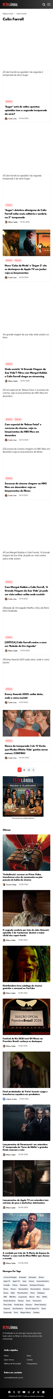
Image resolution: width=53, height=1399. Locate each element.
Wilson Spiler (13, 222)
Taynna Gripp (11, 885)
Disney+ (13, 1289)
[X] (14, 1392)
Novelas (21, 1301)
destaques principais (37, 1285)
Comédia (7, 1285)
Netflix (44, 1297)
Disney (6, 1289)
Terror (16, 1312)
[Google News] (43, 1392)
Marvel (31, 1297)
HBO (5, 1297)
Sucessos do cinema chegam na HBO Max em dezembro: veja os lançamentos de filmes (26, 487)
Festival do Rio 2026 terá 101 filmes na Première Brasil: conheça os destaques (23, 1040)
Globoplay (41, 1293)
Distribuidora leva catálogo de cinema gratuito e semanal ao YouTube (22, 987)
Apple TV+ (16, 1281)
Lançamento (22, 1297)
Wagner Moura (26, 1312)
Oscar (28, 1301)
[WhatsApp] (29, 1392)
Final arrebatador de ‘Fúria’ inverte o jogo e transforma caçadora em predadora (25, 1093)
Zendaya (36, 1312)
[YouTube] (24, 1392)
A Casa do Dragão (10, 1277)
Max (38, 1297)
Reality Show (18, 1305)
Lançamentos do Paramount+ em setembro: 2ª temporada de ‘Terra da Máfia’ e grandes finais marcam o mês (25, 1147)
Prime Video (8, 1305)
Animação (22, 1277)
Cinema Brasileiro (43, 1281)
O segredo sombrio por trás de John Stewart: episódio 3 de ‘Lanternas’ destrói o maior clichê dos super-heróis (26, 933)
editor (13, 1293)
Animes (41, 1277)
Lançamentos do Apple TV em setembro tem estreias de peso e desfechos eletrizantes (26, 1201)
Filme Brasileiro (22, 1293)
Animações (32, 1277)
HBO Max (12, 1297)
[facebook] (9, 1392)
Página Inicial (8, 14)
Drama (6, 1293)
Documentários (36, 1289)
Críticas (15, 1285)
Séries (44, 1308)
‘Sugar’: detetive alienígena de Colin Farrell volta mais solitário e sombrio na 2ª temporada (26, 214)
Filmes (32, 1293)
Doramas (46, 1289)
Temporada (7, 1312)
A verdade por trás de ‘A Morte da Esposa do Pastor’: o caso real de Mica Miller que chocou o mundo (26, 1256)
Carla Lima (12, 119)
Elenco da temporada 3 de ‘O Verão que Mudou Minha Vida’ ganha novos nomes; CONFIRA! (26, 750)
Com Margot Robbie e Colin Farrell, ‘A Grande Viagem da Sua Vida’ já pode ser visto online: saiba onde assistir (26, 591)
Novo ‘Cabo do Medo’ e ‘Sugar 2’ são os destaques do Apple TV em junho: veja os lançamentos (26, 269)
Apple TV (7, 1281)
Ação (24, 1281)
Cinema (31, 1281)
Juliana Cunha (11, 1099)
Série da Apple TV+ (32, 1308)
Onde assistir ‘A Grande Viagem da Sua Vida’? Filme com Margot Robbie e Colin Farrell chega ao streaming (26, 373)
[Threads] (38, 1392)
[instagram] (19, 1392)
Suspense (7, 1308)
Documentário (23, 1289)
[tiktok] (34, 1392)
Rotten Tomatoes (40, 1305)
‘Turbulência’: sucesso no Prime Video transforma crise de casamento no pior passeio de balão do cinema (23, 877)
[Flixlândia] (10, 4)
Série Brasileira (18, 1308)
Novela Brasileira (9, 1301)
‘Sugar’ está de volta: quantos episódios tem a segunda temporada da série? (26, 110)
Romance (29, 1305)
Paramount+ (37, 1301)
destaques (23, 1285)
